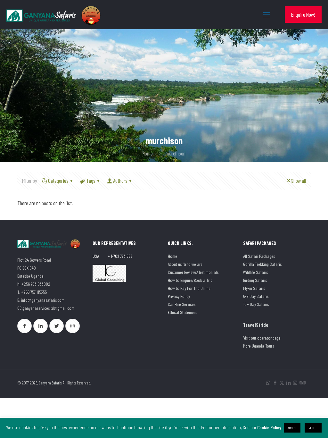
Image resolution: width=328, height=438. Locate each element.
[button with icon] (24, 326)
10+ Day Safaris (256, 304)
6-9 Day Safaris (255, 296)
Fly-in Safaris (254, 288)
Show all (298, 180)
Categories (58, 180)
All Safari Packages (259, 256)
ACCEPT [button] (292, 428)
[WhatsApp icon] (268, 382)
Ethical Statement (182, 312)
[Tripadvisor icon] (301, 382)
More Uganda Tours (258, 346)
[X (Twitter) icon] (281, 382)
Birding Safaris (255, 280)
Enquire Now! (303, 14)
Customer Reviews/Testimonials (193, 272)
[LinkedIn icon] (288, 382)
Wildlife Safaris (255, 272)
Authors (120, 180)
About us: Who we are (185, 264)
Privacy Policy (179, 296)
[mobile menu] (266, 14)
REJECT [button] (313, 428)
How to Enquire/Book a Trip (190, 280)
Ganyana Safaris (50, 382)
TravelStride (255, 325)
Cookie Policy (269, 427)
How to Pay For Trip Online (189, 288)
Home (148, 153)
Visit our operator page (262, 338)
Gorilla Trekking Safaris (262, 264)
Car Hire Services (181, 304)
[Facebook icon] (275, 382)
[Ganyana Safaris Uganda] (54, 14)
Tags (90, 180)
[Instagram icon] (295, 382)
